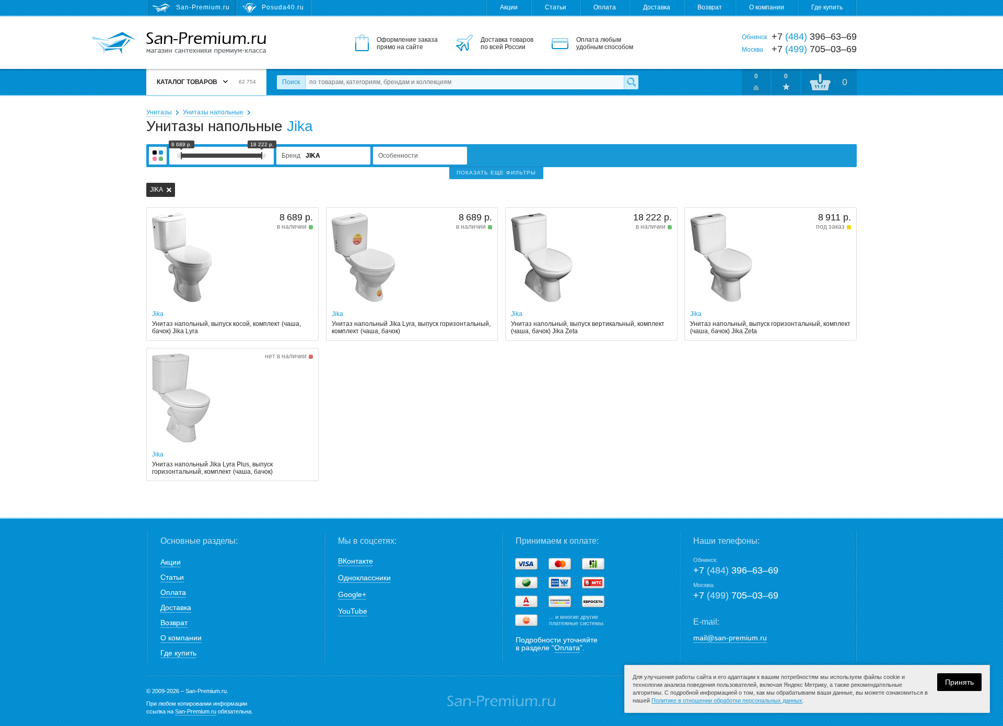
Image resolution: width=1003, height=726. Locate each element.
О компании (766, 7)
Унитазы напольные (213, 112)
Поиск (291, 82)
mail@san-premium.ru (730, 638)
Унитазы (159, 112)
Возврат (709, 7)
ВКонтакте (355, 561)
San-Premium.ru (195, 711)
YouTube (352, 611)
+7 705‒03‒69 (735, 595)
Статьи (555, 7)
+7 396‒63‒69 (735, 570)
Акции (509, 7)
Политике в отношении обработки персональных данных (726, 700)
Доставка (656, 7)
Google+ (352, 594)
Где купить (827, 7)
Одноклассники (364, 577)
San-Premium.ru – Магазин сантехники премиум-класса (206, 43)
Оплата (604, 7)
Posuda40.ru (283, 7)
